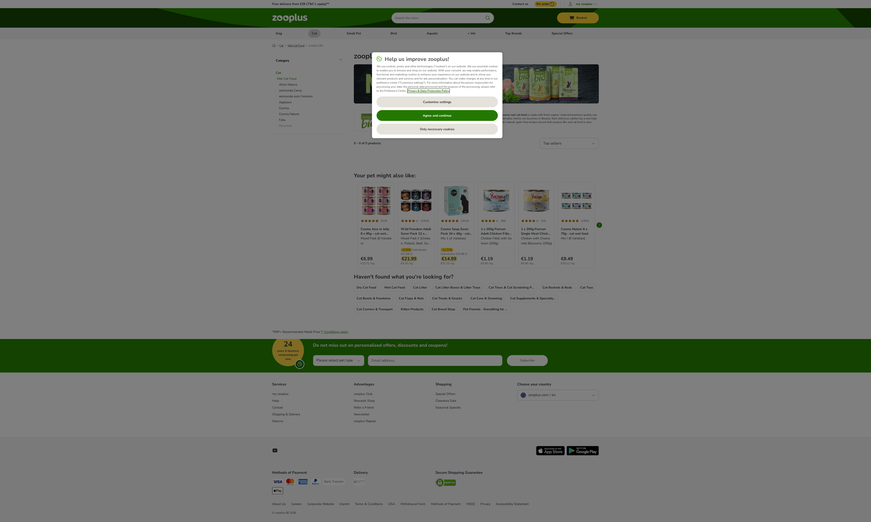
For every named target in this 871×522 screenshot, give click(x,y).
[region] (437, 95)
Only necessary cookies (437, 129)
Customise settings (437, 102)
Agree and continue (437, 115)
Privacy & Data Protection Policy (428, 91)
